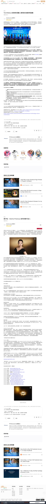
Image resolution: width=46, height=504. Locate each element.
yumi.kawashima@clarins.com (16, 369)
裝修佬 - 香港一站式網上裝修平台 (39, 157)
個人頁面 (20, 488)
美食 (40, 3)
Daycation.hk (23, 157)
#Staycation (41, 488)
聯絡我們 (20, 500)
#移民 (28, 489)
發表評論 (6, 167)
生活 (4, 10)
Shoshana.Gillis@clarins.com (16, 380)
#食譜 (35, 488)
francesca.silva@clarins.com (17, 384)
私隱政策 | (14, 500)
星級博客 (29, 3)
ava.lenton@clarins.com (18, 372)
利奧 (31, 157)
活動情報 (25, 125)
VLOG (37, 3)
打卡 (9, 125)
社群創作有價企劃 (4, 3)
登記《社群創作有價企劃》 (15, 122)
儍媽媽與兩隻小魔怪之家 (7, 157)
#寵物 (28, 488)
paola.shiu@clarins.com (15, 374)
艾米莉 (15, 157)
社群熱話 (10, 3)
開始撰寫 (42, 1)
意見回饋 (13, 494)
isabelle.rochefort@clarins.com (18, 379)
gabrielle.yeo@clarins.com (17, 376)
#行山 (30, 488)
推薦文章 (25, 3)
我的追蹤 (20, 492)
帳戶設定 (20, 489)
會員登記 (38, 1)
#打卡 (32, 488)
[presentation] (4, 153)
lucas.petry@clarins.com (15, 378)
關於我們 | (3, 500)
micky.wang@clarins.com (17, 375)
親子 (16, 125)
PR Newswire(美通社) (10, 17)
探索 (22, 3)
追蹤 (40, 18)
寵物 (18, 125)
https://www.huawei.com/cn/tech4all (31, 109)
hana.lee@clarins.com (15, 370)
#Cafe (37, 488)
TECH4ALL (37, 54)
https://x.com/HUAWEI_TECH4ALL (22, 111)
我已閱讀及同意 (37, 502)
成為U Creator (16, 3)
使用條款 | (10, 500)
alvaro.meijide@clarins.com (17, 383)
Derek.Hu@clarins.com (15, 368)
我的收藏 (20, 491)
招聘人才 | (17, 500)
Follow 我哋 (23, 127)
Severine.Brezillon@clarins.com (17, 381)
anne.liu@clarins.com (15, 373)
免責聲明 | (6, 500)
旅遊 (11, 125)
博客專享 (33, 3)
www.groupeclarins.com (9, 359)
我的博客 (20, 494)
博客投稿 (13, 495)
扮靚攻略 (21, 125)
